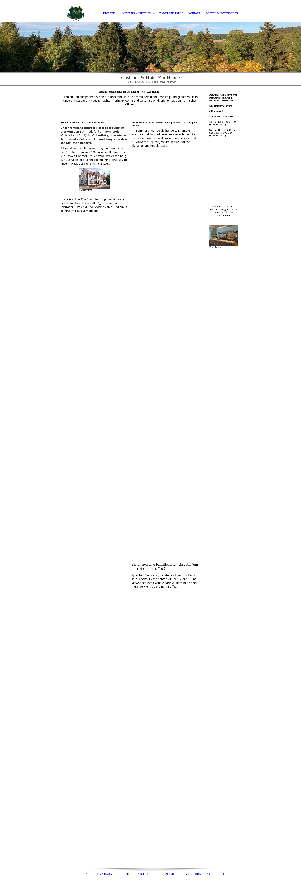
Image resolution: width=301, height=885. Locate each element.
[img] (76, 13)
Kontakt (194, 13)
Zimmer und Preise (171, 13)
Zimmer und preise (138, 874)
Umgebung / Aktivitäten (136, 13)
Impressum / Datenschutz (222, 13)
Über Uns (109, 13)
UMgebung (106, 874)
